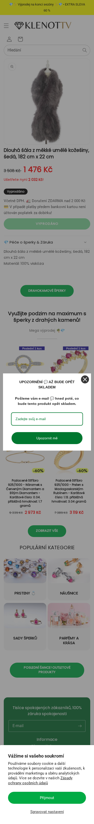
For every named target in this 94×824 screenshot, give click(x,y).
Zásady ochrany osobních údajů (40, 780)
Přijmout (47, 798)
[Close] (85, 379)
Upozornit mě (47, 438)
